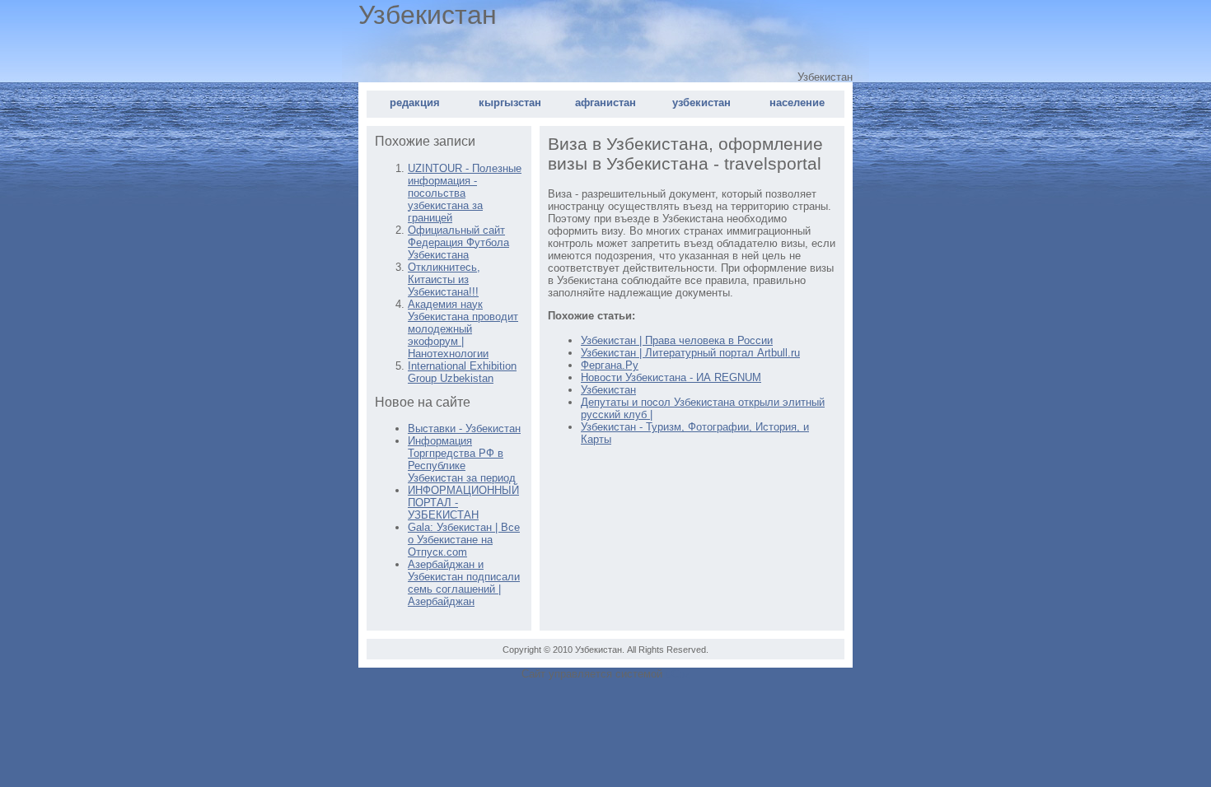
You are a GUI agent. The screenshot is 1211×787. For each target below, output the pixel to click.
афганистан (605, 102)
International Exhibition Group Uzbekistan (462, 372)
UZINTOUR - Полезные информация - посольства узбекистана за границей (464, 193)
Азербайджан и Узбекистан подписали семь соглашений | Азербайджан (464, 583)
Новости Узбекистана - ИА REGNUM (671, 377)
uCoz (678, 674)
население (797, 102)
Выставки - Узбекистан (464, 428)
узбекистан (701, 102)
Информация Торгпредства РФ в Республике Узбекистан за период (462, 459)
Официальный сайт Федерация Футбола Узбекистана (458, 242)
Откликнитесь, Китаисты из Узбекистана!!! (444, 279)
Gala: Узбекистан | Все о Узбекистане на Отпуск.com (464, 539)
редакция (415, 102)
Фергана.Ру (609, 365)
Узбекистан (608, 390)
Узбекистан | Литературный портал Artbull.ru (690, 353)
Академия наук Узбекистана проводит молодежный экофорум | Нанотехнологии (463, 329)
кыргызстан (510, 102)
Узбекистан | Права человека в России (677, 340)
